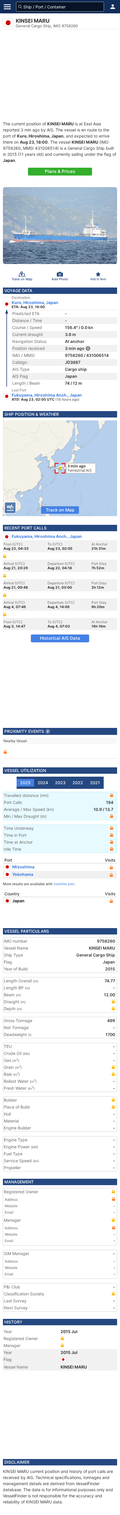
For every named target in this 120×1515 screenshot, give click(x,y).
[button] (112, 6)
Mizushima (23, 866)
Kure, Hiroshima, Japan (35, 302)
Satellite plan (64, 884)
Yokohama (22, 874)
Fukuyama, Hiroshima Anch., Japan (47, 395)
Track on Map (60, 510)
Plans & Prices (60, 171)
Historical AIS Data (60, 638)
